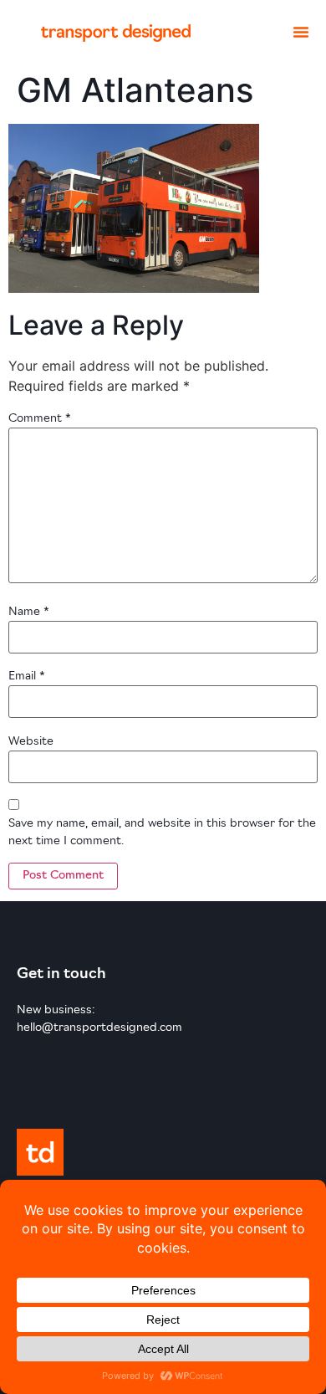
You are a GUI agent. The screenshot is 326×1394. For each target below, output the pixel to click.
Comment (39, 419)
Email (26, 676)
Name (28, 612)
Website (30, 741)
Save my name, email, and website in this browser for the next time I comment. (162, 832)
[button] (300, 31)
